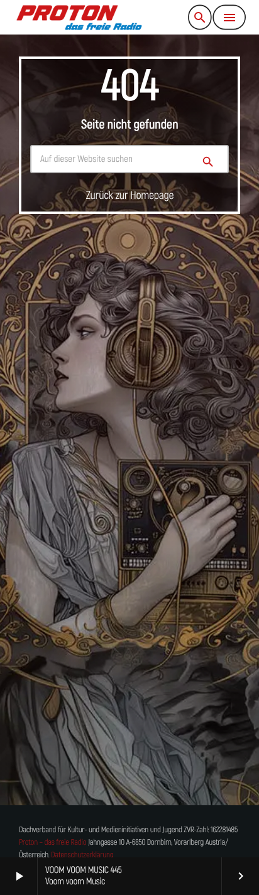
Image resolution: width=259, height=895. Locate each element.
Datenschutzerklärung (82, 855)
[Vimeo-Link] (79, 17)
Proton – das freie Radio (52, 842)
